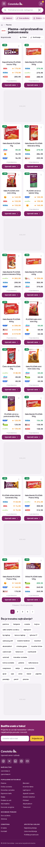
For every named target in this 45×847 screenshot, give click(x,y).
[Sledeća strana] (32, 612)
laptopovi (27, 630)
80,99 (18, 373)
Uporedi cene (10, 85)
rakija (17, 668)
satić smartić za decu (11, 630)
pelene (21, 663)
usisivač (6, 657)
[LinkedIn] (15, 761)
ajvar (4, 674)
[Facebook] (3, 761)
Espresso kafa (6, 793)
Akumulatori (27, 804)
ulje (12, 674)
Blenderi (26, 783)
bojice (36, 624)
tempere (16, 624)
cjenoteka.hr (5, 774)
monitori (37, 641)
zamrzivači (7, 652)
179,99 (17, 69)
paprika (38, 674)
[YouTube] (27, 761)
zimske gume (21, 646)
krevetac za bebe (20, 657)
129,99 (40, 197)
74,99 (18, 506)
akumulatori (7, 646)
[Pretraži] (5, 10)
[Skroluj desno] (42, 18)
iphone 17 (33, 635)
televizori (19, 652)
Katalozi (9, 18)
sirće (20, 674)
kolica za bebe (8, 663)
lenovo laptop (19, 635)
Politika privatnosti (31, 835)
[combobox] (21, 10)
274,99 (40, 502)
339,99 (40, 278)
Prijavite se (37, 738)
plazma (25, 679)
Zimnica (39, 18)
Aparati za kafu (28, 793)
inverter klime (36, 646)
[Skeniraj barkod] (39, 10)
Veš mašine (5, 804)
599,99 (17, 326)
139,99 (40, 201)
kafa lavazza (33, 663)
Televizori (26, 807)
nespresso (7, 668)
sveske (27, 624)
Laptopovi (26, 790)
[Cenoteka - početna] (22, 3)
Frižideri (26, 800)
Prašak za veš (6, 800)
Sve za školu (24, 18)
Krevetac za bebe (7, 790)
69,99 (18, 502)
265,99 (17, 278)
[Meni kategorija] (4, 3)
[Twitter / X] (9, 761)
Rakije (3, 797)
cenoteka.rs (5, 771)
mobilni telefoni (23, 641)
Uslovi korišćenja (30, 831)
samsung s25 (8, 641)
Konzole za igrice (7, 807)
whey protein (29, 668)
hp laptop (6, 635)
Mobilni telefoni (29, 797)
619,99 (17, 330)
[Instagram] (21, 761)
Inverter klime (28, 787)
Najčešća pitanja (30, 828)
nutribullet (32, 652)
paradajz (6, 679)
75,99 (18, 510)
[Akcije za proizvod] (19, 46)
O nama (4, 828)
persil (16, 679)
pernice (6, 624)
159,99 (17, 201)
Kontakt (4, 831)
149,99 (17, 197)
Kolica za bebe (6, 787)
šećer (29, 674)
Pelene (3, 783)
